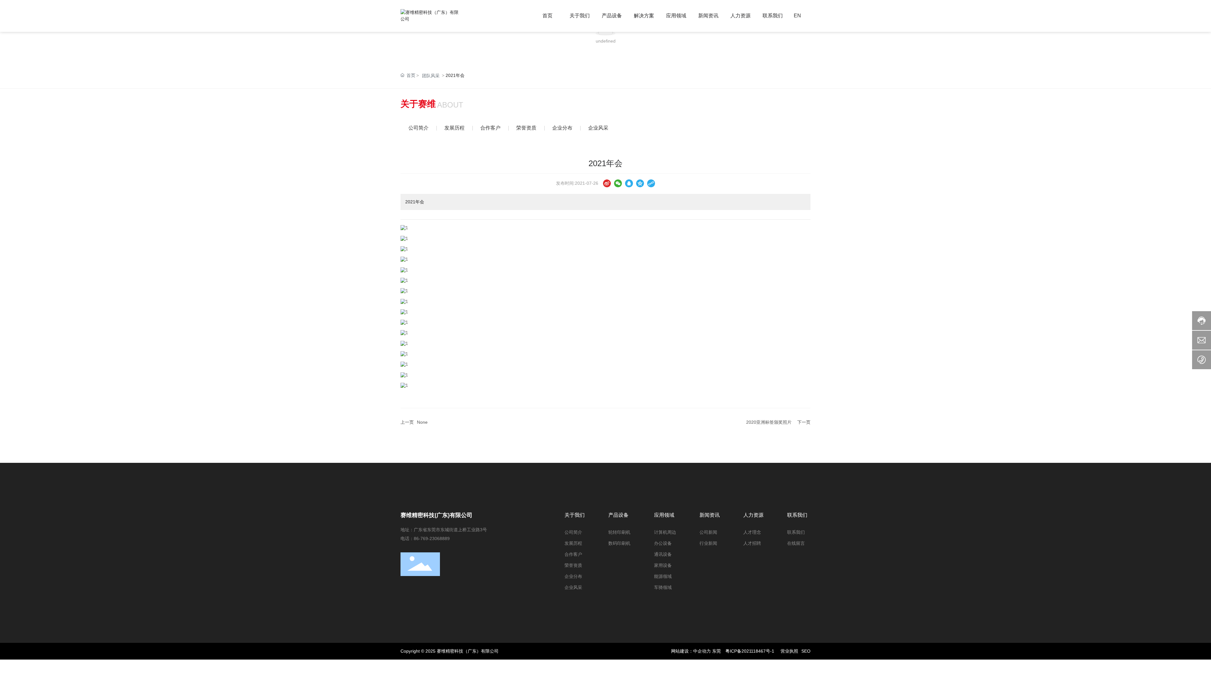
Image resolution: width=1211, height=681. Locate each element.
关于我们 (575, 515)
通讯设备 (663, 554)
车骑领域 (663, 587)
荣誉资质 (526, 128)
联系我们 (797, 515)
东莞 (716, 651)
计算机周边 (665, 532)
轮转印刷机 (619, 532)
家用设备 (663, 565)
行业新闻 (708, 543)
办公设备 (663, 543)
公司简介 (418, 128)
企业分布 (562, 128)
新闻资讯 (709, 515)
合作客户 (490, 128)
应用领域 (664, 515)
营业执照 (789, 651)
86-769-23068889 (432, 538)
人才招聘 (752, 543)
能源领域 (663, 576)
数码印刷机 (619, 543)
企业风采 (598, 128)
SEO (805, 651)
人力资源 (753, 515)
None (422, 422)
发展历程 (454, 128)
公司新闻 (708, 532)
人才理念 (752, 532)
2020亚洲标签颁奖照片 (769, 422)
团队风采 (431, 75)
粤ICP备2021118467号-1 (749, 651)
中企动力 (702, 651)
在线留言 (796, 543)
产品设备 (618, 515)
